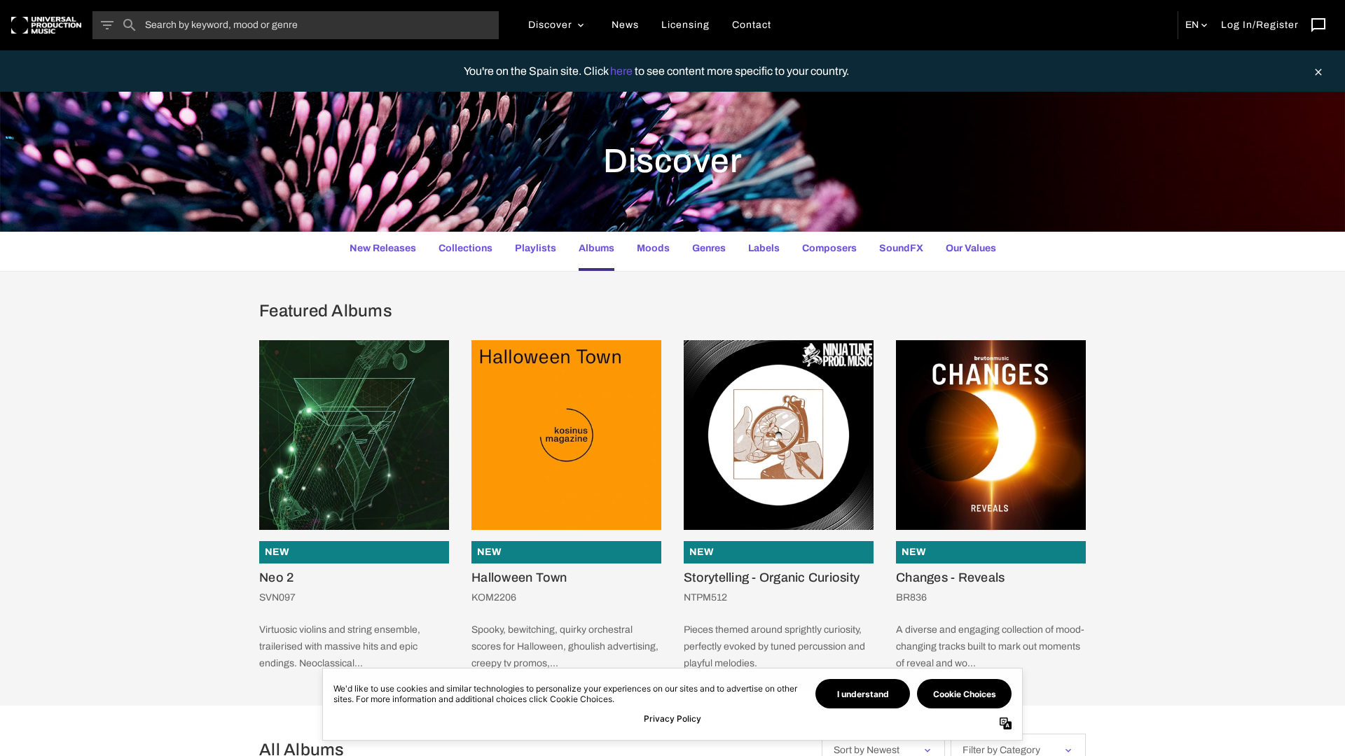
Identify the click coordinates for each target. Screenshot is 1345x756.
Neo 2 (276, 577)
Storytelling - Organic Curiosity (772, 577)
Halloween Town (519, 577)
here (622, 71)
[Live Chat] (1318, 25)
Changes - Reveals (950, 577)
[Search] (129, 25)
